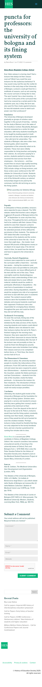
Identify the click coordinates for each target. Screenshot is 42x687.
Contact (33, 663)
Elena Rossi (9, 62)
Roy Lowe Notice (10, 602)
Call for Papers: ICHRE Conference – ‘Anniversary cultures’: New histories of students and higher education (18, 619)
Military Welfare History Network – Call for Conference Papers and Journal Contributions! (20, 627)
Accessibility (7, 663)
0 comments (28, 62)
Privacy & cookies (21, 663)
